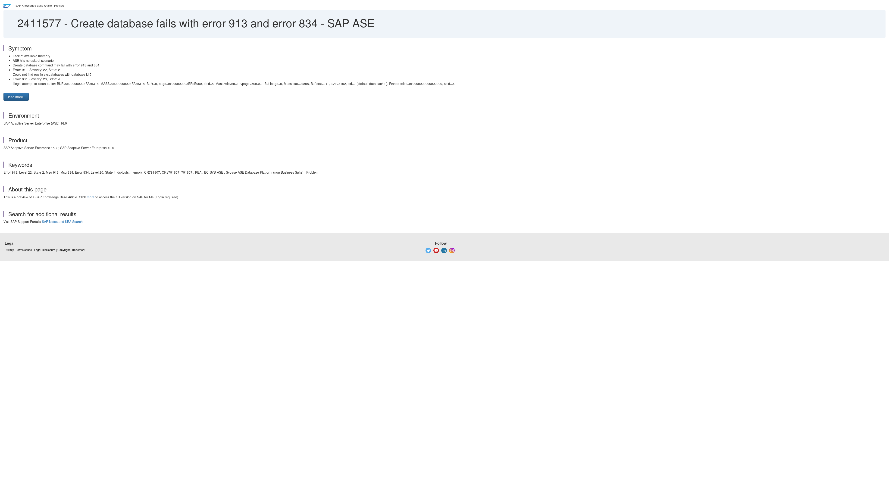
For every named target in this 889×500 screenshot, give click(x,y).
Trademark (78, 250)
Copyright (63, 250)
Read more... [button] (16, 96)
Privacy (9, 250)
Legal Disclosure (44, 250)
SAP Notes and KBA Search (62, 221)
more (90, 197)
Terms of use (24, 250)
